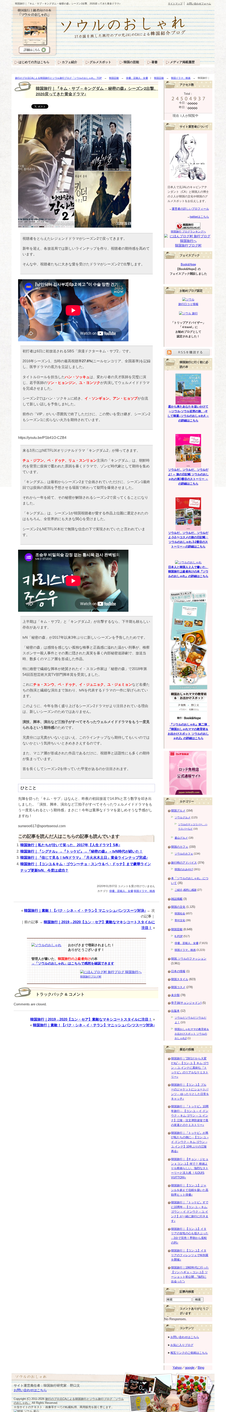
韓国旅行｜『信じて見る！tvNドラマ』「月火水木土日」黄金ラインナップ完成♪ (84, 857)
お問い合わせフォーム (199, 3)
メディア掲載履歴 (182, 62)
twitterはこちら (199, 216)
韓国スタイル (179, 979)
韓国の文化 (178, 906)
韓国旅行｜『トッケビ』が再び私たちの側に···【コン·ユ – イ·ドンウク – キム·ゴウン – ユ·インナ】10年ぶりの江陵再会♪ (190, 1142)
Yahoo (177, 1367)
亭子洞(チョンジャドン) (186, 1002)
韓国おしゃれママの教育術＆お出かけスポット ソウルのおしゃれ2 (192, 1034)
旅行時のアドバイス (184, 862)
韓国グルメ (178, 810)
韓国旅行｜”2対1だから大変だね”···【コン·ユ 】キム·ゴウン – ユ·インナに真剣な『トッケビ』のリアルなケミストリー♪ (190, 1067)
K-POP (179, 936)
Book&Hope (188, 264)
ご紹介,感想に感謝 (185, 889)
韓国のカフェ (179, 846)
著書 (154, 62)
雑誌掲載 (177, 898)
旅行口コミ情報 (188, 304)
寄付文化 (180, 920)
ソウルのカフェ (184, 853)
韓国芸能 (114, 78)
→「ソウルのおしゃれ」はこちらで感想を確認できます (72, 963)
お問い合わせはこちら (184, 1337)
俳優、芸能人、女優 (137, 78)
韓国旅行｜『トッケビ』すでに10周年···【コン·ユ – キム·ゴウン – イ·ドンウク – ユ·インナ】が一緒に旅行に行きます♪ (189, 1211)
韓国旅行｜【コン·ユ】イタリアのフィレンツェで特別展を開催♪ (189, 1255)
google (189, 1367)
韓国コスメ (178, 987)
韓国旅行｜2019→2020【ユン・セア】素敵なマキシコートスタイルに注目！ (91, 1019)
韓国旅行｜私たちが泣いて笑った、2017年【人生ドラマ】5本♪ (70, 845)
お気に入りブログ (181, 1345)
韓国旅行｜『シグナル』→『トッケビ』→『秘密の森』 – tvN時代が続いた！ (81, 851)
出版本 (175, 1010)
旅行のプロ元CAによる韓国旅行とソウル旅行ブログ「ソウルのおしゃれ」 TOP (58, 78)
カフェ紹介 (69, 62)
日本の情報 (178, 971)
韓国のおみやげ (184, 869)
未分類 (175, 995)
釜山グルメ (181, 837)
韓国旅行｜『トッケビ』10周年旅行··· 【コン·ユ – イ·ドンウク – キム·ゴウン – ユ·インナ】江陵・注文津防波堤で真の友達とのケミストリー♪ (190, 1115)
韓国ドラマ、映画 (180, 78)
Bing (201, 1367)
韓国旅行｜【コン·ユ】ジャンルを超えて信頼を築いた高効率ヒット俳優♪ (189, 1190)
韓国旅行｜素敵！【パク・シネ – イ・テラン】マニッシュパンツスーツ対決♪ (85, 910)
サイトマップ (175, 3)
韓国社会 (180, 913)
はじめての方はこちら (34, 62)
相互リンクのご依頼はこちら (189, 1352)
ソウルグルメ (182, 817)
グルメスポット (100, 62)
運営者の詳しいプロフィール (190, 208)
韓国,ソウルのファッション (188, 958)
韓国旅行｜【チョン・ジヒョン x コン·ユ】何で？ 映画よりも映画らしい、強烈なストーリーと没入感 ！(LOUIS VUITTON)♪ (189, 1168)
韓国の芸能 (131, 62)
